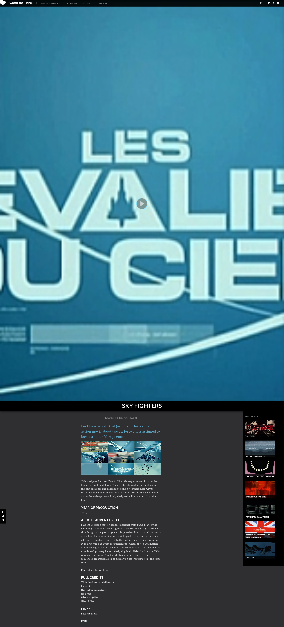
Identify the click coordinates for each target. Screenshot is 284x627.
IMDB (84, 621)
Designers (71, 4)
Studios (88, 4)
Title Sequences (50, 4)
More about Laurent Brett (96, 570)
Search (103, 4)
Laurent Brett (116, 418)
